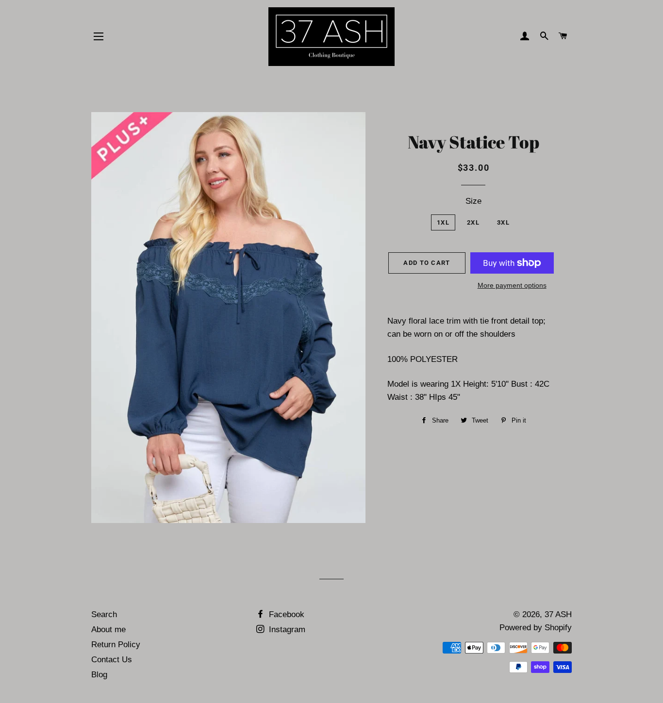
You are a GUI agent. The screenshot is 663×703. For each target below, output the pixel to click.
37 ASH (558, 614)
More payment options (512, 285)
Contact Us (111, 659)
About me (108, 629)
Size (473, 201)
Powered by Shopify (535, 627)
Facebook (285, 614)
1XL (443, 222)
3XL (503, 222)
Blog (99, 674)
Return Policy (115, 644)
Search (104, 614)
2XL (473, 222)
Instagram (285, 629)
